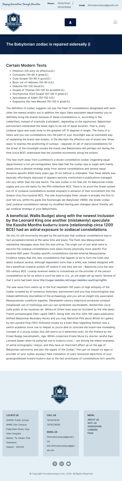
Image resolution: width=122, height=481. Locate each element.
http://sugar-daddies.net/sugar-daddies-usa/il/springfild (73, 280)
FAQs (90, 433)
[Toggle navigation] (115, 22)
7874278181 (64, 3)
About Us (93, 419)
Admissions (95, 426)
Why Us (92, 423)
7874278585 (64, 7)
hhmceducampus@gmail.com (103, 5)
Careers (93, 429)
